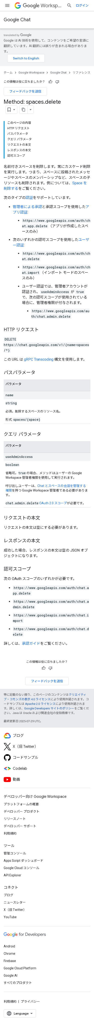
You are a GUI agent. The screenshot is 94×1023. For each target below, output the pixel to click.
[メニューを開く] (7, 5)
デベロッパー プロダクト (21, 811)
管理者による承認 (27, 207)
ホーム (8, 72)
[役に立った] (50, 81)
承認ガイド (31, 643)
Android (9, 946)
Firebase (10, 961)
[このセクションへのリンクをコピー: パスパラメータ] (39, 373)
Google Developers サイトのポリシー (49, 708)
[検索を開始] (69, 5)
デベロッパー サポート (20, 826)
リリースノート (15, 819)
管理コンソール (15, 853)
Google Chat (17, 20)
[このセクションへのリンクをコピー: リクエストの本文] (44, 518)
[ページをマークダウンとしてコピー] (23, 110)
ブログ (8, 895)
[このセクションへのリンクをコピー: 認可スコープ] (35, 569)
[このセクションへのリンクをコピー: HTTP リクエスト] (43, 330)
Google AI (10, 975)
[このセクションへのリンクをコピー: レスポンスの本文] (44, 541)
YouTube (10, 917)
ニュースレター (15, 902)
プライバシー (30, 1001)
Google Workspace (31, 72)
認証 (29, 198)
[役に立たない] (57, 81)
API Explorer (12, 875)
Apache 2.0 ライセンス (40, 704)
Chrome (9, 953)
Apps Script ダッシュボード (23, 860)
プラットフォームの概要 (21, 804)
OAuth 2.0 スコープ (53, 503)
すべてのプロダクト (18, 983)
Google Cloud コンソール (21, 868)
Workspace (52, 6)
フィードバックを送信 (25, 91)
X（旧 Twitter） (15, 910)
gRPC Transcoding (38, 359)
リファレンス (81, 72)
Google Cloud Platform (20, 968)
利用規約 (10, 833)
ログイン (82, 5)
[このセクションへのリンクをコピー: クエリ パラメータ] (45, 434)
